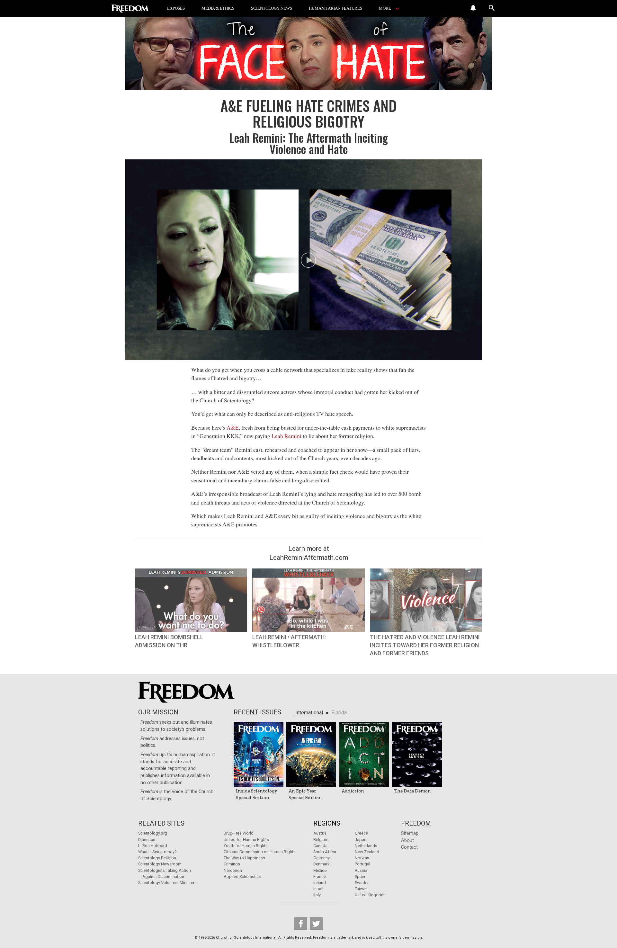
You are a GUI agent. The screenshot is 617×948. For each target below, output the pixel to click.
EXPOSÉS (176, 8)
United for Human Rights (246, 839)
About (407, 840)
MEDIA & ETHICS (217, 8)
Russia (361, 870)
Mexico (320, 870)
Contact (409, 847)
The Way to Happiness (244, 857)
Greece (361, 833)
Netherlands (366, 845)
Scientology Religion (157, 857)
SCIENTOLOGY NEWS (271, 8)
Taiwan (361, 888)
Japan (360, 839)
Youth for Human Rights (246, 845)
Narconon (233, 870)
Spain (360, 876)
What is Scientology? (157, 851)
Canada (320, 845)
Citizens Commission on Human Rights (260, 851)
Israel (318, 888)
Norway (362, 857)
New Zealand (367, 851)
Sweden (362, 882)
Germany (321, 857)
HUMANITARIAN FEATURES (335, 8)
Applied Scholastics (242, 876)
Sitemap (409, 833)
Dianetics (146, 839)
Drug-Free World (239, 833)
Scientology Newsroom (160, 864)
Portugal (362, 864)
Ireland (319, 882)
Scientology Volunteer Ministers (167, 882)
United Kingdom (370, 894)
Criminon (232, 864)
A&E (233, 427)
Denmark (321, 864)
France (319, 876)
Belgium (320, 839)
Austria (319, 833)
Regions (326, 823)
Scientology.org (152, 833)
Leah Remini (286, 436)
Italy (317, 894)
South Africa (324, 851)
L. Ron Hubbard (152, 845)
